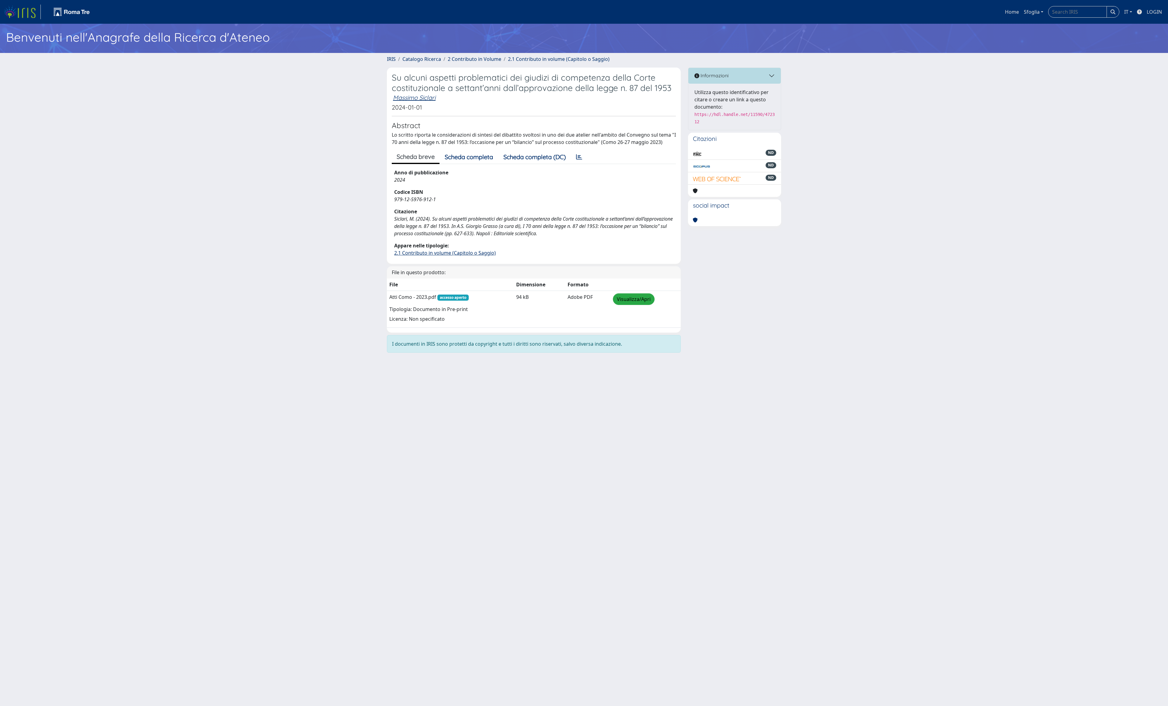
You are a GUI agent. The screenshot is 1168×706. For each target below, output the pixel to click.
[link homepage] (22, 12)
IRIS (391, 59)
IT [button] (1126, 12)
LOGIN (1154, 12)
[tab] (579, 157)
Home (1012, 12)
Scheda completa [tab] (469, 157)
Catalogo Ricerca (421, 59)
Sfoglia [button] (1032, 12)
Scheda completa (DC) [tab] (534, 157)
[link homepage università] (72, 12)
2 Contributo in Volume (474, 59)
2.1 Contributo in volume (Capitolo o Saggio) (559, 59)
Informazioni (713, 75)
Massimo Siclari (414, 97)
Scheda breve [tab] (416, 156)
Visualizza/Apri (634, 299)
